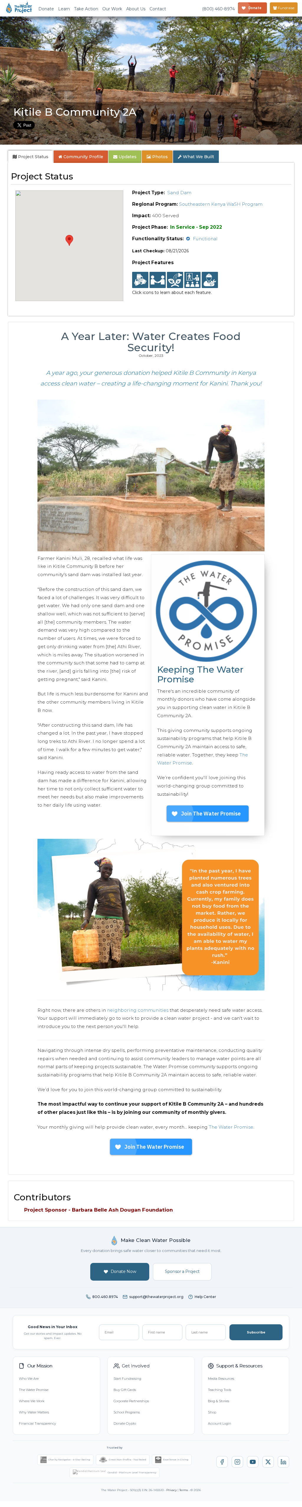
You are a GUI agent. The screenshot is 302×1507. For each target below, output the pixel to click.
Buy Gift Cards (125, 1390)
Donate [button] (46, 9)
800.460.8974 (105, 1296)
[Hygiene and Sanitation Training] (192, 280)
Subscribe (256, 1332)
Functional (205, 238)
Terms (183, 1490)
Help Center (205, 1296)
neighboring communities (137, 1010)
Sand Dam (179, 192)
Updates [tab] (127, 156)
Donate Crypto (125, 1423)
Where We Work (31, 1401)
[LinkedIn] (283, 1462)
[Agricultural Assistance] (175, 280)
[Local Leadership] (140, 280)
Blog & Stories (218, 1401)
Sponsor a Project (182, 1271)
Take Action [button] (86, 9)
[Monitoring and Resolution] (210, 280)
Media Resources (221, 1379)
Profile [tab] (83, 156)
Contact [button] (158, 9)
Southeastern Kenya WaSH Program (220, 204)
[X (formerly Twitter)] (268, 1462)
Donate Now (123, 1271)
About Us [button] (135, 9)
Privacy (171, 1490)
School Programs (127, 1412)
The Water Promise (231, 1127)
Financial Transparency (37, 1423)
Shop (212, 1412)
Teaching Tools (219, 1390)
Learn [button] (64, 9)
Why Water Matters (34, 1412)
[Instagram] (237, 1462)
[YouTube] (253, 1462)
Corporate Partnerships (131, 1401)
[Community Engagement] (158, 280)
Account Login (219, 1423)
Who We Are (29, 1379)
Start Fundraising (127, 1379)
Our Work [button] (112, 9)
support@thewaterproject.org (156, 1296)
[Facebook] (222, 1462)
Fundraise (285, 8)
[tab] (30, 157)
